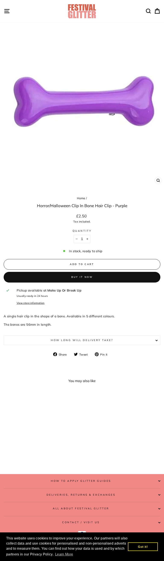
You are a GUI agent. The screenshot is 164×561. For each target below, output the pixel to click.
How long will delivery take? (82, 340)
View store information (31, 303)
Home (81, 198)
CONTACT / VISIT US (81, 522)
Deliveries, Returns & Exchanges (81, 494)
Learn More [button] (64, 554)
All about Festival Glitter (81, 508)
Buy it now (82, 276)
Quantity (82, 230)
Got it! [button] (143, 546)
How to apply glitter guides (81, 480)
